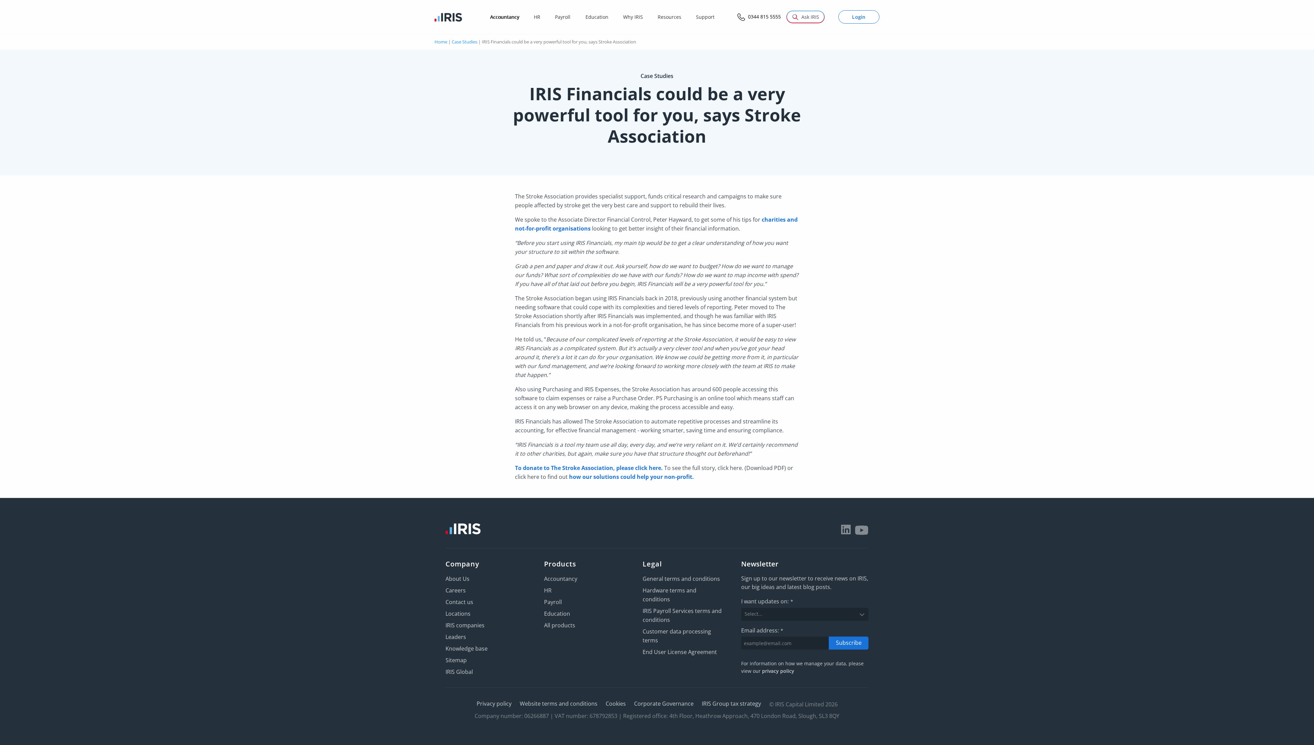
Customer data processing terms (677, 636)
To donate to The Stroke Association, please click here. (589, 468)
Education (557, 613)
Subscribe (849, 642)
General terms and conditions (681, 579)
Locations (458, 613)
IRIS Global (459, 672)
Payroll (553, 602)
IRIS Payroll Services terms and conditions (682, 615)
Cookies (616, 703)
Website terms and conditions (558, 703)
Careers (456, 590)
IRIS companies (465, 625)
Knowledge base (467, 648)
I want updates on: (767, 601)
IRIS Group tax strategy (731, 703)
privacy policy (778, 671)
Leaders (456, 637)
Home (441, 42)
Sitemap (456, 660)
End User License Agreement (680, 652)
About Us (457, 579)
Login (859, 17)
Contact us (459, 602)
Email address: (762, 630)
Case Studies (464, 42)
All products (559, 625)
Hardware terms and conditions (669, 595)
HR (548, 590)
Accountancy (560, 579)
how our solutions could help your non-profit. (631, 477)
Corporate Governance (664, 703)
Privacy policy (494, 703)
